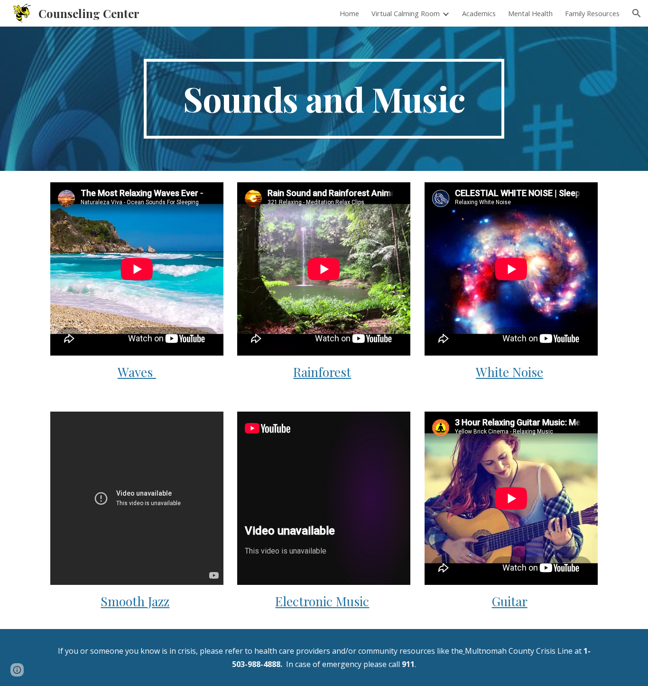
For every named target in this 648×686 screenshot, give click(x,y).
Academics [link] (479, 13)
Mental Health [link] (530, 13)
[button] (636, 13)
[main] (324, 99)
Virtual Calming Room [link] (405, 13)
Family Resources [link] (592, 13)
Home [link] (349, 13)
